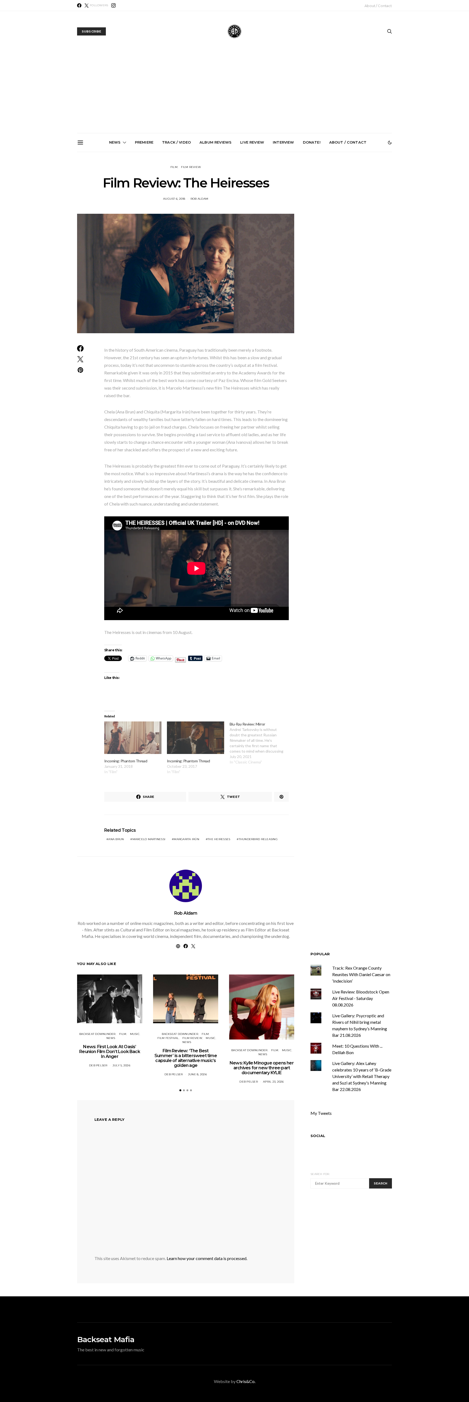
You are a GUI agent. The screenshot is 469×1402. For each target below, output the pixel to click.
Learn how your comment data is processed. (207, 1258)
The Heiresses (219, 839)
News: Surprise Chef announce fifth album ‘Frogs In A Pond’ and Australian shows (298, 213)
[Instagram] (113, 5)
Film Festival (168, 1038)
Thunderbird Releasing (258, 839)
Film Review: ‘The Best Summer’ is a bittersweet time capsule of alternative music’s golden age (185, 1058)
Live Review (252, 142)
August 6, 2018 (174, 198)
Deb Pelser (98, 1065)
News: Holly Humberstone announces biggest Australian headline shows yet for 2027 (236, 213)
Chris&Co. (245, 1381)
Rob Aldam (199, 198)
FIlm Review (191, 167)
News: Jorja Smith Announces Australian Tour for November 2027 (359, 211)
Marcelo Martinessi (149, 839)
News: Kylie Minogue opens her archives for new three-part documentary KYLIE (262, 1067)
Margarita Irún (186, 839)
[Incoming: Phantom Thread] (132, 737)
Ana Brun (116, 839)
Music (135, 1034)
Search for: (320, 1174)
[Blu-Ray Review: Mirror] (261, 743)
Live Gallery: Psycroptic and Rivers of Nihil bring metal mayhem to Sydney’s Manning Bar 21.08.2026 (175, 215)
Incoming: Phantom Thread (125, 761)
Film (174, 167)
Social (317, 1136)
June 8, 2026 (197, 1074)
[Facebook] (79, 5)
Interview (283, 142)
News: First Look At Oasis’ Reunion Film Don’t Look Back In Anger (109, 1051)
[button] (390, 142)
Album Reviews (215, 142)
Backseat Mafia (105, 1339)
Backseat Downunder (97, 1034)
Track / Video (176, 142)
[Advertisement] (234, 92)
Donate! (312, 142)
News (115, 142)
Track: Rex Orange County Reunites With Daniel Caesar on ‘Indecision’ (361, 974)
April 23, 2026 (273, 1081)
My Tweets (321, 1113)
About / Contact (378, 6)
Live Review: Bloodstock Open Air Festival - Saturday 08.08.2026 (360, 998)
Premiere (144, 142)
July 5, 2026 (121, 1065)
